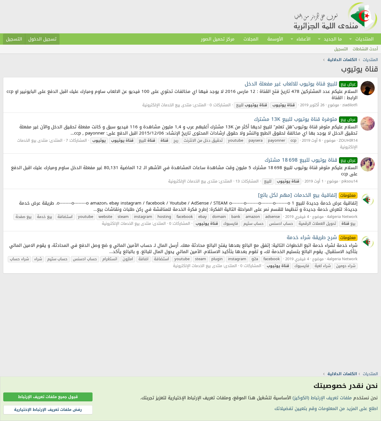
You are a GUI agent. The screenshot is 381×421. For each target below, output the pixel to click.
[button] (350, 39)
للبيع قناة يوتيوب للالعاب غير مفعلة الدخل (300, 83)
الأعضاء (303, 39)
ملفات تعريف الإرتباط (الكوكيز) (322, 398)
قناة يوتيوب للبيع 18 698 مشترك (310, 160)
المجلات (250, 39)
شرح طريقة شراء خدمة (321, 237)
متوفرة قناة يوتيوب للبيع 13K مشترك (305, 119)
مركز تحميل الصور (218, 39)
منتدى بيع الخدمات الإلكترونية (166, 105)
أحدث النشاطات (365, 49)
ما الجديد (333, 39)
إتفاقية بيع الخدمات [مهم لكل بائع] (307, 195)
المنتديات (364, 39)
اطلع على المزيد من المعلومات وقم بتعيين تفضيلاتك (326, 408)
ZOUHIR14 (348, 140)
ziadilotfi (349, 105)
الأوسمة (275, 39)
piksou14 (349, 181)
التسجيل (341, 49)
